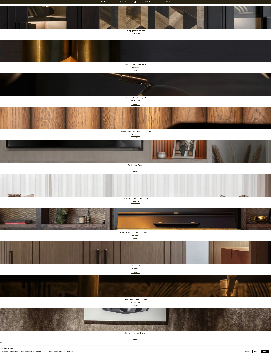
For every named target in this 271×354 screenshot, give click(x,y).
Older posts (3, 342)
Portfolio (103, 2)
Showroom (123, 2)
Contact (167, 2)
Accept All (265, 351)
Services (147, 2)
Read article (135, 37)
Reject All (256, 351)
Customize (247, 351)
